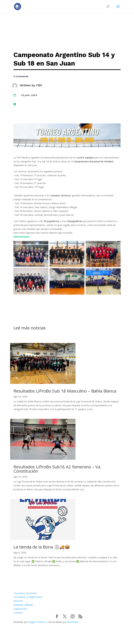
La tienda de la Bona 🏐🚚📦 (41, 547)
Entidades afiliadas (23, 604)
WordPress (72, 622)
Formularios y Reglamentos (28, 596)
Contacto (18, 612)
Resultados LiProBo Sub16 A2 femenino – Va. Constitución (57, 469)
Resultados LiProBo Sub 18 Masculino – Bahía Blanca (64, 391)
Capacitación (20, 608)
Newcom (18, 600)
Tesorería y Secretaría (25, 593)
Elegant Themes (37, 622)
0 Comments (20, 76)
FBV (39, 85)
